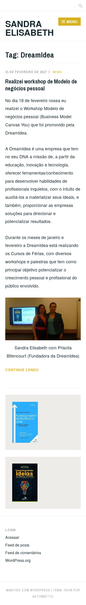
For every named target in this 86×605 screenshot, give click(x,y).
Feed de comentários (23, 552)
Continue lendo (33, 370)
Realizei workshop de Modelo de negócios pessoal (41, 84)
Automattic (43, 596)
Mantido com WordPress (28, 590)
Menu (72, 21)
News (57, 72)
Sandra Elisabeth (29, 27)
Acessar (12, 537)
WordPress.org (18, 560)
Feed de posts (17, 545)
